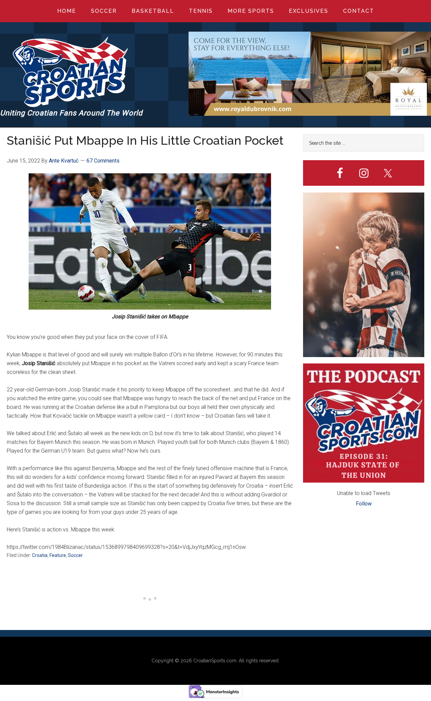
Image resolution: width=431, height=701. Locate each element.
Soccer (75, 555)
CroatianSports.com (214, 660)
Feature (57, 555)
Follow (364, 503)
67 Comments (103, 160)
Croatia (39, 555)
